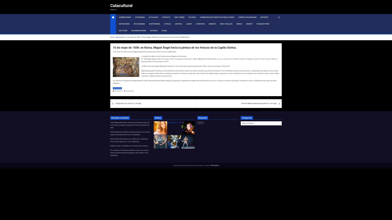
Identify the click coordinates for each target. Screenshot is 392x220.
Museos (249, 24)
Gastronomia (154, 24)
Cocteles (192, 17)
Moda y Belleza (226, 24)
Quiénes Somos (125, 17)
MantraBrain (215, 165)
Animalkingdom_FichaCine (176, 122)
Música (239, 24)
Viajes (164, 31)
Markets (212, 24)
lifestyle (178, 24)
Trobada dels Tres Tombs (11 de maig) (128, 103)
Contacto (166, 17)
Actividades (140, 17)
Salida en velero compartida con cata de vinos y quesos (129, 146)
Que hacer (123, 31)
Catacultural (121, 5)
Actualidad (153, 17)
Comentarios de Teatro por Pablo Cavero (217, 17)
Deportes (264, 17)
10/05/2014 (118, 91)
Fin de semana (139, 24)
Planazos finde (263, 24)
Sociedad (154, 31)
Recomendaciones (138, 31)
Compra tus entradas (247, 17)
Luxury (189, 24)
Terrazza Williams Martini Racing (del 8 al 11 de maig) (259, 103)
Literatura (200, 24)
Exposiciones (124, 24)
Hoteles (167, 24)
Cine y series (179, 17)
